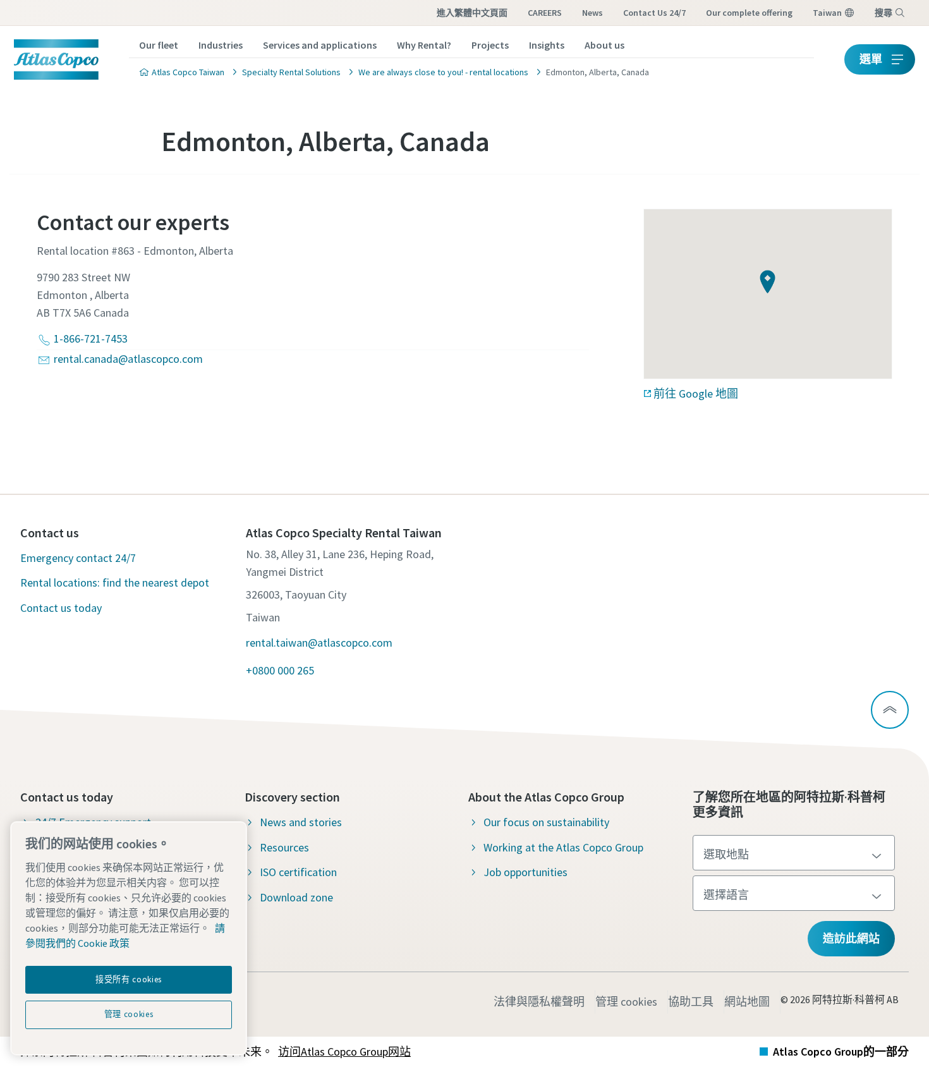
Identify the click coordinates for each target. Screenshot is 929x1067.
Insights (546, 45)
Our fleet (158, 45)
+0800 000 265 (280, 670)
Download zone (296, 897)
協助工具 (690, 1001)
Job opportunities (525, 872)
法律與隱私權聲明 (539, 1001)
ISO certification (298, 872)
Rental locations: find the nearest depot (114, 582)
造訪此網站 (851, 938)
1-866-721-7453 (91, 338)
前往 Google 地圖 (695, 393)
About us (604, 45)
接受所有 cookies (128, 979)
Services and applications (320, 45)
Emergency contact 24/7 (78, 558)
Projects (490, 45)
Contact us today (61, 608)
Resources (284, 847)
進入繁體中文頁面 (472, 12)
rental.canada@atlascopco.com (128, 358)
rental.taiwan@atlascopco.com (319, 642)
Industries (220, 45)
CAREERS (545, 12)
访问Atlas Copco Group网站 (344, 1051)
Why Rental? (424, 45)
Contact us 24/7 (654, 12)
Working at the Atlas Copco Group (563, 847)
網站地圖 (747, 1001)
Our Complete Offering (749, 12)
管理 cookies (626, 1001)
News (592, 12)
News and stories (301, 822)
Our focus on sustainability (546, 822)
